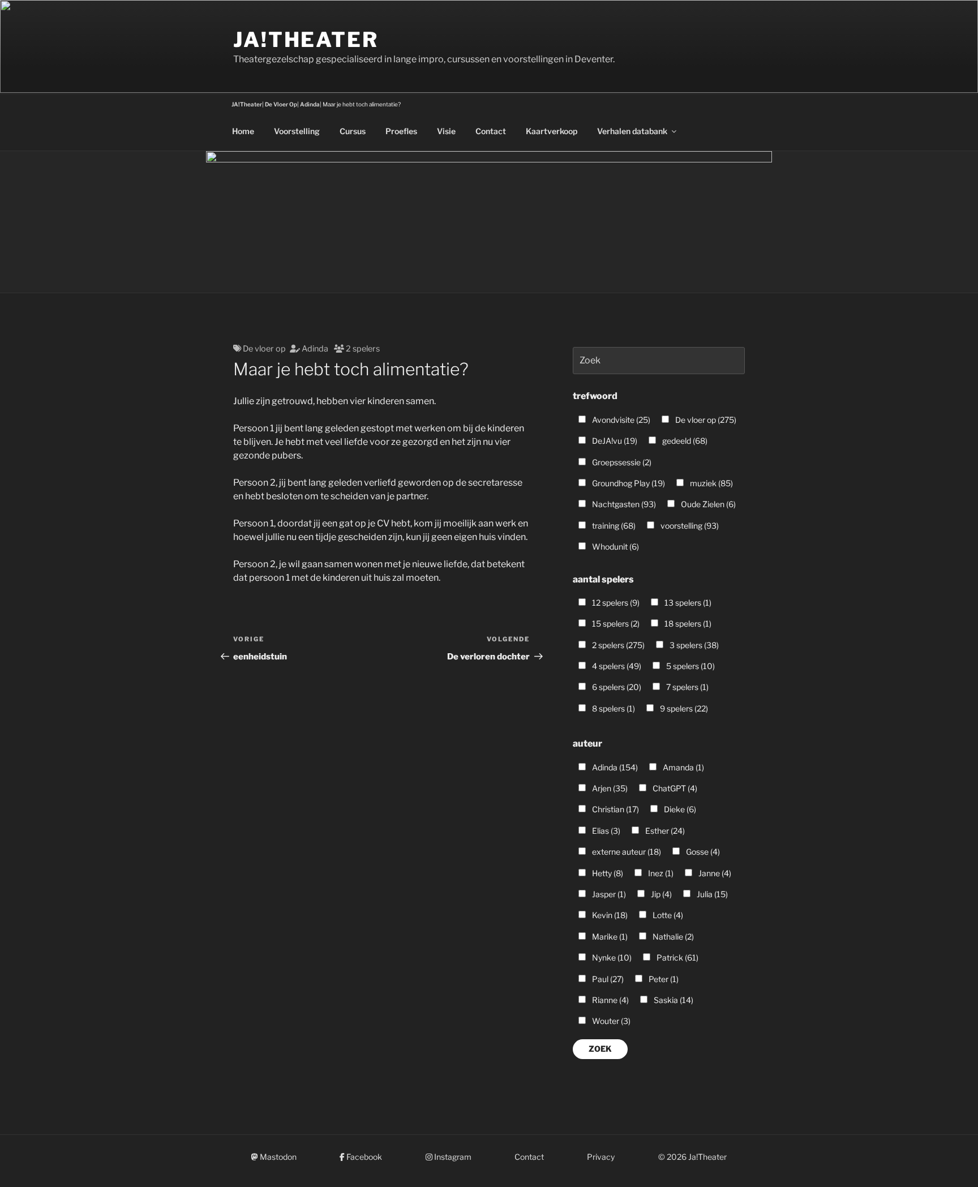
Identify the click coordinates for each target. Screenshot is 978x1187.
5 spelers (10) (689, 666)
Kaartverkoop (551, 131)
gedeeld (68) (683, 440)
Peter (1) (663, 979)
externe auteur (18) (625, 851)
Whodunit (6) (614, 546)
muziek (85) (710, 483)
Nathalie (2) (672, 936)
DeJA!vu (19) (613, 440)
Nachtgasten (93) (623, 504)
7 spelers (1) (686, 687)
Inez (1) (660, 873)
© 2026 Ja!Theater (692, 1157)
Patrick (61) (676, 957)
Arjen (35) (609, 788)
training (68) (613, 525)
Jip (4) (660, 894)
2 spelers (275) (617, 645)
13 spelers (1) (687, 602)
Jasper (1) (608, 894)
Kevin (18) (609, 915)
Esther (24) (664, 830)
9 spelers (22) (683, 708)
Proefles (401, 131)
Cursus (353, 131)
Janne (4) (714, 873)
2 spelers (363, 349)
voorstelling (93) (689, 525)
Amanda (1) (682, 767)
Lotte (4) (667, 915)
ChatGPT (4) (674, 788)
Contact (490, 131)
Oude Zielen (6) (707, 504)
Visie (446, 131)
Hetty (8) (606, 873)
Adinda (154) (614, 767)
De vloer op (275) (705, 420)
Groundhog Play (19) (627, 483)
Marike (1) (609, 936)
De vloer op (264, 349)
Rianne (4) (609, 1000)
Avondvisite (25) (620, 420)
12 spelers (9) (615, 602)
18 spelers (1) (687, 623)
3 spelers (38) (693, 645)
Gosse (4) (702, 851)
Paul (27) (607, 979)
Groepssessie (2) (620, 462)
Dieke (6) (679, 809)
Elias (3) (605, 830)
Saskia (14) (672, 1000)
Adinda (315, 349)
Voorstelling (297, 131)
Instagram (451, 1157)
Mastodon (277, 1157)
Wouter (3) (610, 1021)
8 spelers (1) (612, 708)
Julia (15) (711, 894)
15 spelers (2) (615, 623)
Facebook (363, 1157)
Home (243, 131)
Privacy (601, 1157)
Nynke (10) (611, 957)
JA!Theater (306, 39)
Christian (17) (614, 809)
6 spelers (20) (615, 687)
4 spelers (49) (615, 666)
